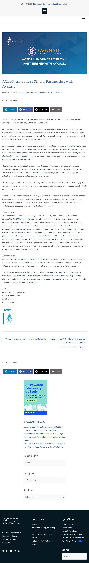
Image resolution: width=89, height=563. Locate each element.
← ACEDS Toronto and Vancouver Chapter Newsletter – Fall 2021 (30, 339)
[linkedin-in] (8, 551)
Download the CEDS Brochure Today (55, 4)
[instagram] (15, 551)
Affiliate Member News (39, 92)
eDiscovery (32, 259)
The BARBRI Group (17, 219)
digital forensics (46, 259)
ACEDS (7, 310)
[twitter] (4, 551)
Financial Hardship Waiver (72, 534)
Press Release (56, 92)
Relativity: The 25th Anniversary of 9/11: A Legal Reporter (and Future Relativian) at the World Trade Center (44, 437)
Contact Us (38, 4)
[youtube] (19, 551)
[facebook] (12, 551)
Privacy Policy (67, 524)
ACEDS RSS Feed (35, 421)
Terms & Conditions (69, 531)
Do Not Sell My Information (73, 538)
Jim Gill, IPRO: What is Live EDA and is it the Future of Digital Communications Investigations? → (73, 339)
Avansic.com (33, 282)
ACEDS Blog (23, 92)
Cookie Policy (67, 528)
